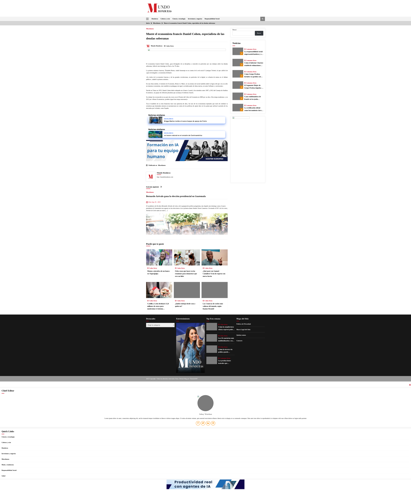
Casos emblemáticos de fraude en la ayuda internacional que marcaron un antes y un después (253, 98)
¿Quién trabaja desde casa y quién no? (185, 305)
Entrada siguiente (152, 187)
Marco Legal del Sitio (243, 329)
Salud (3, 476)
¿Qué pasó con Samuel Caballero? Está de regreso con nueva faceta (214, 273)
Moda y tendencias (8, 465)
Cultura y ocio (165, 19)
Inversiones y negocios (195, 19)
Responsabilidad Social (212, 19)
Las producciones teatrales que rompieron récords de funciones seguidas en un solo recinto (226, 362)
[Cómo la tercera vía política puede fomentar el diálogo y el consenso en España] (211, 349)
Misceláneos (150, 29)
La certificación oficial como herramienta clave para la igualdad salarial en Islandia (253, 109)
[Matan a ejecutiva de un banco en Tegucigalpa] (159, 257)
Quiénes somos (241, 335)
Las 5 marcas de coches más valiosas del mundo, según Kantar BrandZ (213, 306)
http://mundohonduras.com (165, 177)
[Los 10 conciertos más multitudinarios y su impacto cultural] (211, 338)
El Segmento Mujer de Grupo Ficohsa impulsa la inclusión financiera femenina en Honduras (253, 86)
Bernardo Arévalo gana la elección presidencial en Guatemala (176, 196)
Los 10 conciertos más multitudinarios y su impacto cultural (226, 339)
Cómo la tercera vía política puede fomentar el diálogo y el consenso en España (226, 350)
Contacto (239, 341)
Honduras (155, 19)
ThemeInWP (194, 379)
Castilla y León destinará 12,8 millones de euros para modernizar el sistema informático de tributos (158, 306)
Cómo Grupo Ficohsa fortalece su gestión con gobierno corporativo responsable (252, 75)
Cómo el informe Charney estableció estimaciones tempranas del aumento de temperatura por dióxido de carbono (253, 64)
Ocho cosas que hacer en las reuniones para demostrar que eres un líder (186, 273)
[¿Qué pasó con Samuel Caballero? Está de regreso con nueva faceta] (215, 257)
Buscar (234, 30)
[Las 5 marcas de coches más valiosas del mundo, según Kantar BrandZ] (215, 290)
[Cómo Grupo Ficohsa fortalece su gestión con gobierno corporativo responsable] (237, 74)
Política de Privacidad (243, 324)
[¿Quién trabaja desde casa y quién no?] (187, 290)
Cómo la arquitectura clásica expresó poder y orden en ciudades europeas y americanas (226, 328)
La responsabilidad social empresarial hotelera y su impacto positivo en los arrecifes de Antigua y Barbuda (253, 53)
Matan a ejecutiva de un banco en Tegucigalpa (158, 272)
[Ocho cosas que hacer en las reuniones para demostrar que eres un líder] (187, 257)
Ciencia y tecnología (178, 19)
